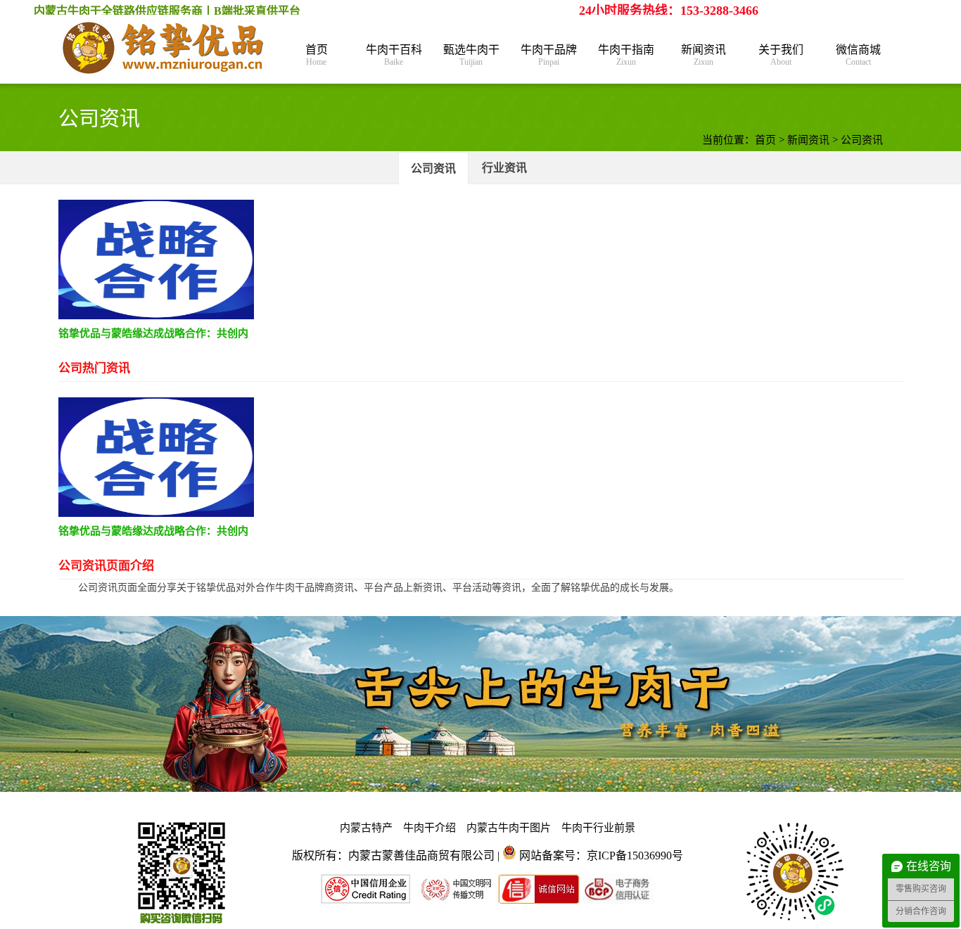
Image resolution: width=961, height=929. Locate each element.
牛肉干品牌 (549, 55)
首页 (316, 55)
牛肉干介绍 (429, 827)
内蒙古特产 (366, 827)
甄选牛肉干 (471, 55)
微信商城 (858, 55)
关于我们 (780, 55)
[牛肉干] (163, 49)
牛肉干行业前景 (598, 827)
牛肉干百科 (394, 55)
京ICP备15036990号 (635, 855)
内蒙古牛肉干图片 (508, 827)
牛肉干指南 (626, 55)
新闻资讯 (703, 55)
